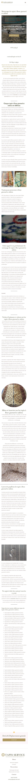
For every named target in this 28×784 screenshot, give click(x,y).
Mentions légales (14, 762)
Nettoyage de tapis (14, 770)
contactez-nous (14, 598)
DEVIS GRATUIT (14, 35)
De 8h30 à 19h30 (14, 62)
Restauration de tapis (14, 771)
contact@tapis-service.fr (14, 56)
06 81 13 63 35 (14, 47)
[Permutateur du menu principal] (25, 2)
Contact (14, 764)
